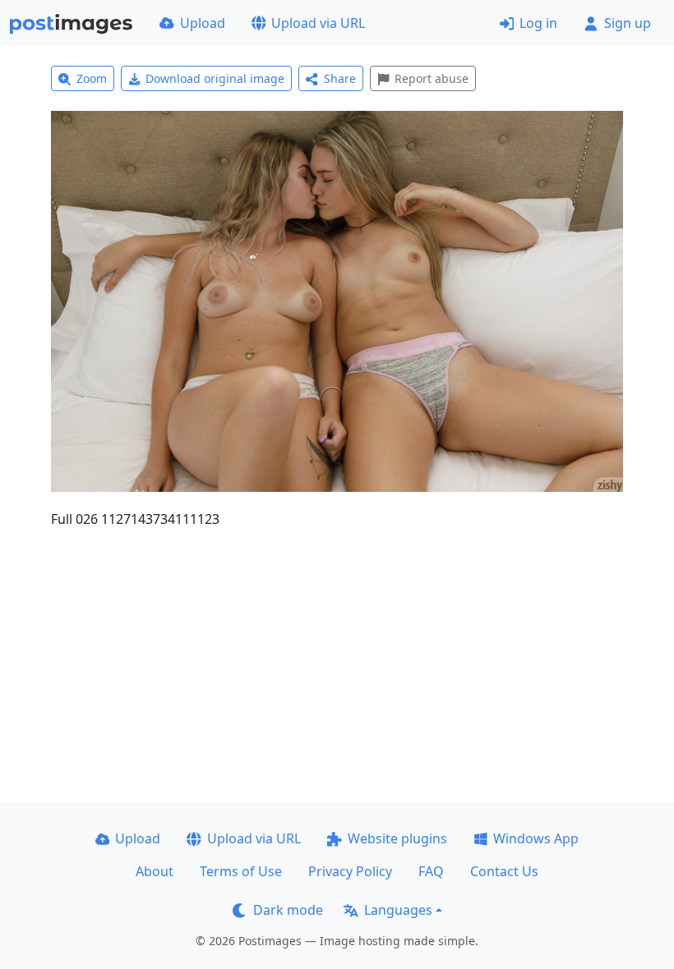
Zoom (91, 78)
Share (340, 78)
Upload (202, 23)
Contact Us (504, 871)
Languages (398, 910)
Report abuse (432, 78)
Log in (538, 23)
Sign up (627, 23)
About (154, 871)
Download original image (214, 78)
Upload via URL (318, 23)
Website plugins (397, 838)
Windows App (536, 838)
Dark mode (288, 910)
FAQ (431, 871)
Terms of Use (241, 871)
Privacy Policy (350, 871)
